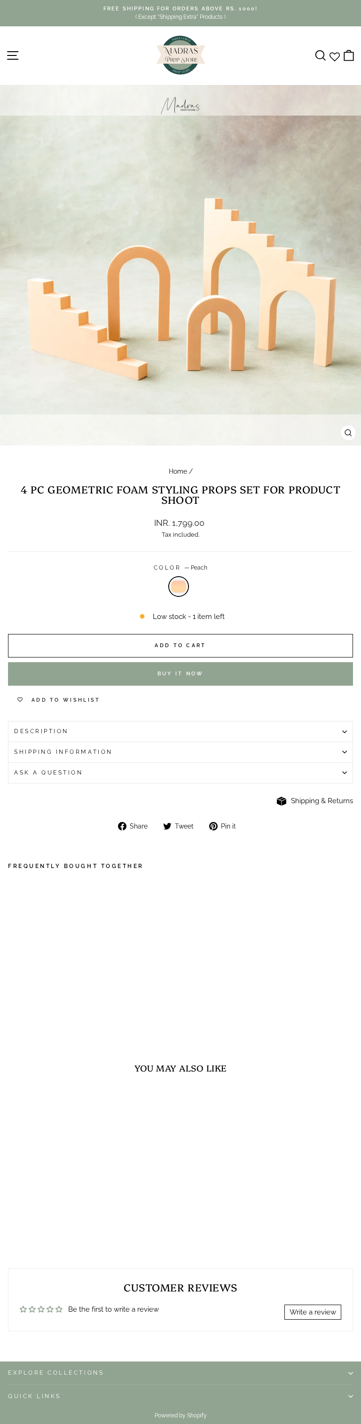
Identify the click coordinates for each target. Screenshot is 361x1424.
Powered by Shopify (181, 1415)
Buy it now (180, 674)
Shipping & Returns (322, 801)
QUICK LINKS (34, 1396)
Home (178, 471)
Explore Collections (56, 1372)
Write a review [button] (313, 1312)
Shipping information (63, 752)
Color (180, 567)
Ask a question (48, 772)
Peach (178, 586)
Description (41, 731)
